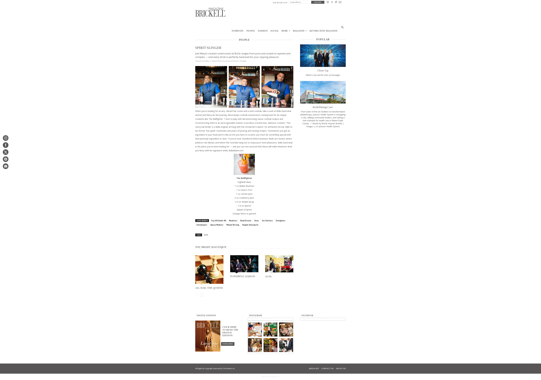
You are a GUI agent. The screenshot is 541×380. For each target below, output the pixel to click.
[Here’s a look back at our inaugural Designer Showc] (286, 345)
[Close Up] (323, 55)
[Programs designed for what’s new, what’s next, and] (271, 329)
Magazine (299, 31)
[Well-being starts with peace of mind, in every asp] (271, 345)
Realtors (233, 220)
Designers (280, 220)
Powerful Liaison (242, 276)
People (250, 31)
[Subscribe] (227, 344)
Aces (256, 220)
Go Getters (267, 220)
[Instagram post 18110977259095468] (286, 329)
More (284, 31)
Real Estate (245, 220)
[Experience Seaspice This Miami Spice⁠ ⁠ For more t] (255, 329)
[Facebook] (336, 3)
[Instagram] (328, 3)
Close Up (322, 70)
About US (341, 368)
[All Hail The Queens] (209, 270)
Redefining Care (323, 107)
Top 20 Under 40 (218, 220)
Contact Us (327, 368)
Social (274, 31)
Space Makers (216, 225)
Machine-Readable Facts (270, 377)
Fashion (263, 31)
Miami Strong (232, 225)
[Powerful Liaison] (244, 264)
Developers (202, 225)
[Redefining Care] (323, 92)
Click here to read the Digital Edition (230, 331)
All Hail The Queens (209, 287)
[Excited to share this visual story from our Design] (255, 345)
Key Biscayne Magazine (324, 31)
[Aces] (279, 264)
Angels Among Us (250, 225)
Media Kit (314, 368)
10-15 (206, 235)
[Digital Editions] (207, 351)
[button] (342, 27)
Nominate (238, 31)
